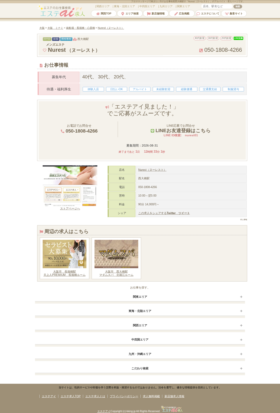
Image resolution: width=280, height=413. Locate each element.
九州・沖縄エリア (140, 354)
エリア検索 (132, 13)
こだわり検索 (140, 368)
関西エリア (140, 325)
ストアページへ (70, 208)
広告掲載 (184, 13)
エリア (103, 6)
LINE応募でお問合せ (182, 128)
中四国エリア (140, 339)
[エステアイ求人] (61, 16)
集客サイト (236, 13)
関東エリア (140, 296)
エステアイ (49, 396)
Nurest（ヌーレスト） (152, 169)
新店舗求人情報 (174, 396)
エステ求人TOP (71, 396)
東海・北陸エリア (140, 311)
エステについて (210, 13)
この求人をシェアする (164, 213)
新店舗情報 (158, 13)
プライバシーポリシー (124, 396)
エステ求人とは (95, 396)
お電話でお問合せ (81, 129)
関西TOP (106, 13)
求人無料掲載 (151, 396)
